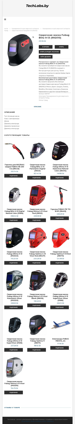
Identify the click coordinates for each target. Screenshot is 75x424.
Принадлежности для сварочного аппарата (25, 28)
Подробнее (14, 175)
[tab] (37, 106)
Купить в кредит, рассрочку (49, 51)
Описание (37, 106)
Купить (61, 47)
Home (6, 28)
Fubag (46, 100)
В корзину (45, 47)
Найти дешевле (45, 56)
